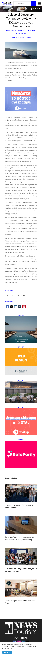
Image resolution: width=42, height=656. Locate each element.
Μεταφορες (21, 33)
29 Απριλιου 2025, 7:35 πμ (21, 37)
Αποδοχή (7, 652)
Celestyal (10, 295)
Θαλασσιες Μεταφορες (15, 30)
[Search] (33, 3)
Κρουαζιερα (30, 30)
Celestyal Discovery (24, 295)
